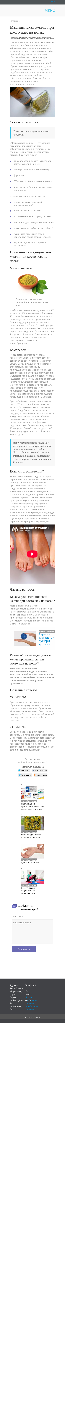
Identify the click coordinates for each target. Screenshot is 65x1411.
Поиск (52, 1)
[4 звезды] (27, 762)
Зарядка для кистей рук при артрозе (46, 639)
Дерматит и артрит (30, 862)
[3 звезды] (24, 762)
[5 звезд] (29, 762)
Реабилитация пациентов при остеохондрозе (28, 891)
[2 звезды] (22, 762)
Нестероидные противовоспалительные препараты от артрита (33, 806)
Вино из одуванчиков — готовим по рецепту (32, 836)
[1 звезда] (19, 762)
